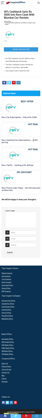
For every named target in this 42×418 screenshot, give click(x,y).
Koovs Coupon (6, 282)
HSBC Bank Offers (8, 348)
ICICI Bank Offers (7, 345)
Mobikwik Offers (7, 319)
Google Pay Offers (8, 304)
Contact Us (5, 372)
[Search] (38, 3)
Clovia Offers (6, 288)
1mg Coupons (6, 279)
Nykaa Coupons (7, 273)
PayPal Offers (6, 310)
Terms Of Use (6, 369)
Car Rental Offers (9, 23)
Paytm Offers (6, 313)
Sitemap (5, 381)
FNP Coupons (6, 291)
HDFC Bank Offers (8, 342)
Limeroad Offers (7, 285)
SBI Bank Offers (7, 351)
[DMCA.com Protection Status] (11, 413)
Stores (4, 378)
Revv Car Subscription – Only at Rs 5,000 (19, 117)
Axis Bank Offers (7, 339)
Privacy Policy (6, 366)
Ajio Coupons (6, 276)
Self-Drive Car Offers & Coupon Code (25, 23)
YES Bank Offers (7, 354)
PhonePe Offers (7, 316)
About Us (5, 363)
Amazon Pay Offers (8, 301)
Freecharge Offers (8, 307)
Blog (3, 375)
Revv (7, 24)
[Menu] (2, 3)
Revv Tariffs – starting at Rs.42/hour (17, 165)
